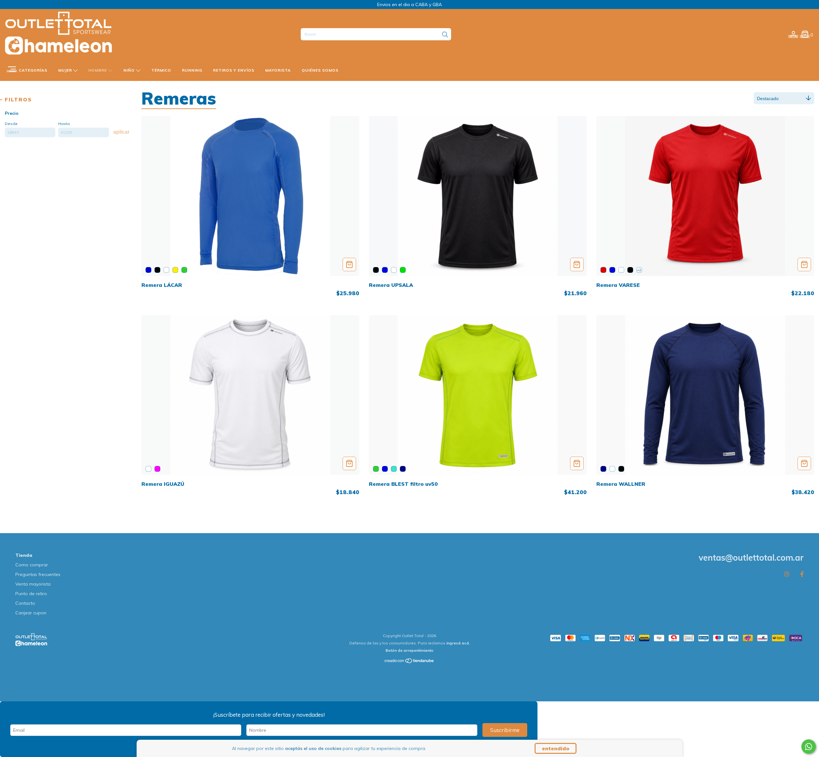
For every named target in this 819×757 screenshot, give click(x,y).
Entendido (555, 748)
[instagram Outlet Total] (786, 574)
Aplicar (121, 132)
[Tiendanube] (409, 662)
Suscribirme (505, 730)
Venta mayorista (33, 584)
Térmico (161, 70)
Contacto (25, 603)
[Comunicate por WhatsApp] (808, 746)
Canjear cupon (30, 613)
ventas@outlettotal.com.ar (751, 557)
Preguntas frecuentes (37, 574)
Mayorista (278, 70)
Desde (11, 123)
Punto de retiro (31, 593)
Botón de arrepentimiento (409, 650)
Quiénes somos (320, 70)
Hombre (98, 70)
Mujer (65, 70)
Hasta (64, 123)
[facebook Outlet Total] (802, 574)
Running (192, 70)
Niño (129, 70)
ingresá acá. (458, 643)
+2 (639, 270)
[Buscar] (445, 35)
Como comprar (31, 565)
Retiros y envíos (233, 70)
